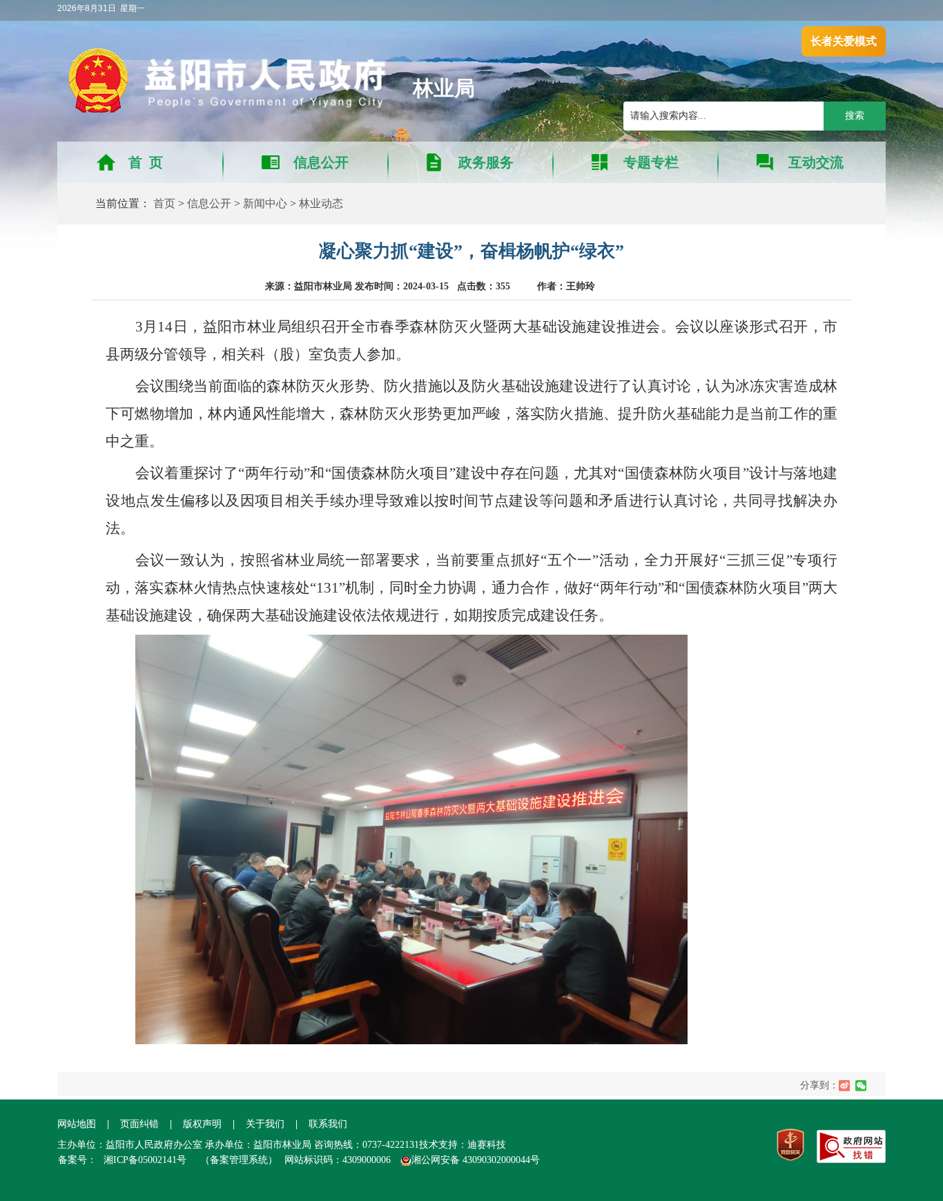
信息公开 (321, 162)
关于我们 (265, 1124)
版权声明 (202, 1124)
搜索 (854, 116)
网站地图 (76, 1124)
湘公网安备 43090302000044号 (475, 1160)
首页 (164, 203)
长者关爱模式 (843, 41)
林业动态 (321, 203)
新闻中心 (265, 203)
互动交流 (816, 162)
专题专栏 (651, 162)
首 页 (145, 162)
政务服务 (486, 162)
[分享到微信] (860, 1085)
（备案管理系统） (239, 1160)
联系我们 (328, 1124)
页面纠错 (141, 1124)
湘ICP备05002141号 (145, 1160)
